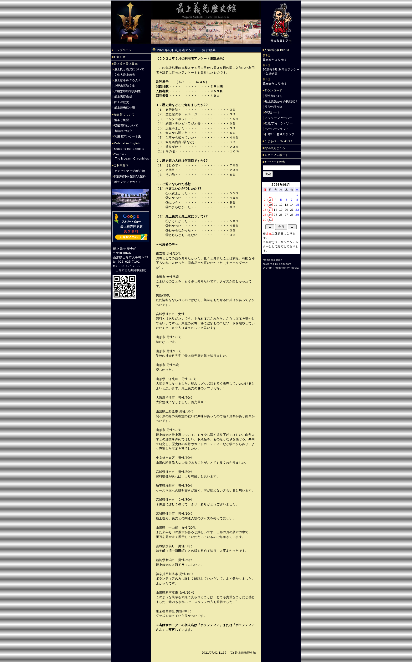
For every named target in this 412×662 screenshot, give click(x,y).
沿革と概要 (121, 120)
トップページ (123, 50)
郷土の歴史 (121, 102)
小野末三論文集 (124, 85)
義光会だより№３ (275, 59)
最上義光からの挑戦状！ (281, 101)
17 (270, 209)
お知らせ (120, 57)
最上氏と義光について (129, 69)
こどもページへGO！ (278, 141)
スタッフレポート (276, 155)
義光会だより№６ (275, 83)
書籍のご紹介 (123, 131)
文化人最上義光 (124, 74)
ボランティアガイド (127, 182)
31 (270, 219)
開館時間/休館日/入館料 (130, 176)
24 (270, 214)
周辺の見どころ (274, 148)
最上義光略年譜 (124, 107)
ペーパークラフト (277, 128)
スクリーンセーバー (278, 118)
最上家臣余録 (123, 96)
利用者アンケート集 (127, 136)
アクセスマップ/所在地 (129, 171)
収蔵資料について (126, 125)
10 (270, 204)
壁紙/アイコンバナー (279, 123)
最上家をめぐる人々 (127, 80)
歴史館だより (274, 96)
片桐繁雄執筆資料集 (127, 91)
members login (272, 259)
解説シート (272, 112)
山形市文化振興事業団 (130, 270)
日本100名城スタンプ (279, 134)
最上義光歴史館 (125, 249)
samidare (285, 263)
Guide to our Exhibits (129, 148)
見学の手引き (274, 107)
